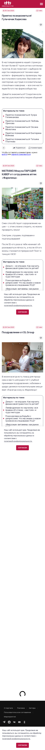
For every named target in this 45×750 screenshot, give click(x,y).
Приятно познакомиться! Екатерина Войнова (23, 134)
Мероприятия (10, 717)
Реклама (21, 708)
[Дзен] (9, 722)
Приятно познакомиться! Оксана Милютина (21, 128)
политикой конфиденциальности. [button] (16, 739)
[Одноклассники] (24, 722)
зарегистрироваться (21, 154)
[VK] (14, 722)
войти (4, 154)
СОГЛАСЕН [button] (22, 745)
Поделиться (20, 148)
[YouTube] (19, 722)
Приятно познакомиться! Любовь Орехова (22, 122)
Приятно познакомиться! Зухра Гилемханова (21, 116)
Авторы (32, 708)
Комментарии (36, 148)
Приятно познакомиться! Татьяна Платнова (22, 140)
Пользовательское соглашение (17, 712)
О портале (8, 708)
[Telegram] (4, 722)
